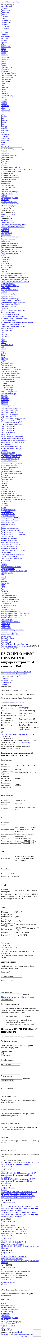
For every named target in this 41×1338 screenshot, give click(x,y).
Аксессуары (5, 434)
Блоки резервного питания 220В (13, 616)
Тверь (3, 118)
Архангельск (6, 10)
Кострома (4, 55)
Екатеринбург (6, 36)
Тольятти (4, 120)
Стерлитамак (6, 112)
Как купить (5, 183)
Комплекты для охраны (10, 599)
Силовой (4, 640)
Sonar (3, 351)
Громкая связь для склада (10, 324)
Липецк (4, 65)
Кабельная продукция (9, 632)
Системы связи (7, 296)
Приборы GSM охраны (10, 601)
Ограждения (6, 552)
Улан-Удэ (4, 128)
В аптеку (4, 475)
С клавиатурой (7, 512)
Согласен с (19, 997)
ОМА (3, 585)
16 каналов (5, 400)
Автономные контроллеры (11, 495)
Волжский (5, 28)
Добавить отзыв (7, 1081)
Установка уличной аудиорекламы (14, 318)
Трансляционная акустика (11, 237)
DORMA (4, 591)
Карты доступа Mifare (9, 520)
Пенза (3, 89)
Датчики (4, 607)
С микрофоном (7, 385)
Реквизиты (5, 161)
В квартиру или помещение (12, 473)
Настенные (5, 626)
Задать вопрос (7, 999)
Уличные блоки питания (10, 618)
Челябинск (5, 138)
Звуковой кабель (7, 638)
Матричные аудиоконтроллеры (13, 310)
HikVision (4, 481)
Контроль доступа (8, 491)
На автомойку (6, 469)
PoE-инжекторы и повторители (13, 418)
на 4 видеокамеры (8, 428)
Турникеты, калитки (9, 538)
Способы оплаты (7, 185)
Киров (3, 53)
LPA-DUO (5, 271)
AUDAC (4, 335)
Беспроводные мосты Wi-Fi (11, 422)
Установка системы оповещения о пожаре (17, 322)
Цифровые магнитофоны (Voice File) (15, 280)
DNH (3, 339)
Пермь (3, 91)
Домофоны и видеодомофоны (12, 554)
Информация (6, 181)
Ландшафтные (6, 233)
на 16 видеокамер (8, 432)
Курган (3, 61)
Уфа (2, 132)
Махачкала (5, 69)
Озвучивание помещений (11, 171)
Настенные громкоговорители (12, 227)
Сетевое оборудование (9, 414)
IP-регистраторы (7, 406)
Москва (4, 8)
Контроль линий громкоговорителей (15, 278)
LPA (2, 347)
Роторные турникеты (9, 546)
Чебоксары (5, 136)
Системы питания (8, 609)
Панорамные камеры (9, 375)
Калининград (6, 47)
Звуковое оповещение (9, 1307)
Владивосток (6, 20)
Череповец (5, 140)
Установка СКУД (7, 173)
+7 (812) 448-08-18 (8, 214)
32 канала (4, 404)
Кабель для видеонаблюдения (12, 449)
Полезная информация (9, 192)
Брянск (3, 18)
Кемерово (4, 51)
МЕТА (3, 255)
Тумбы (3, 563)
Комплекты (5, 561)
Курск (3, 63)
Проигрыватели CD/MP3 (10, 304)
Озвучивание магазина (10, 314)
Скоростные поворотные (10, 373)
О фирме (4, 163)
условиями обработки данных (23, 997)
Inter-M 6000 (5, 257)
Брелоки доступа (7, 522)
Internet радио (6, 308)
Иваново (4, 38)
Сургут (3, 114)
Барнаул (4, 14)
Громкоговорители (8, 223)
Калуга (3, 49)
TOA (3, 355)
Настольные (5, 288)
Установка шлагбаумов (10, 177)
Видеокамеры (6, 365)
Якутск (3, 144)
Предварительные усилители (12, 251)
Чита (3, 142)
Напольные (5, 624)
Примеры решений (8, 179)
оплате (22, 702)
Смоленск (5, 106)
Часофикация (6, 593)
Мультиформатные (8, 510)
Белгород (4, 16)
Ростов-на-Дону (7, 95)
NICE (3, 587)
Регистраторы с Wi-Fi (9, 410)
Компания (5, 153)
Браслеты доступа (8, 524)
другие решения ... (8, 328)
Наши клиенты (7, 157)
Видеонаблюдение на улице (12, 463)
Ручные (4, 292)
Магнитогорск (6, 67)
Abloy (3, 575)
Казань (3, 45)
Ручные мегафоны (8, 284)
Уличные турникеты (9, 548)
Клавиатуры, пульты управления (13, 440)
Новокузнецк (6, 79)
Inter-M (3, 343)
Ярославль (5, 146)
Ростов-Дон (5, 583)
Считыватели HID (8, 514)
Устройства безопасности (11, 567)
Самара (4, 100)
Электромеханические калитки (13, 550)
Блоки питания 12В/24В (10, 611)
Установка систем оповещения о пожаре (16, 169)
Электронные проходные (10, 544)
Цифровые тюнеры (8, 306)
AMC (3, 332)
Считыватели (6, 501)
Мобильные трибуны (9, 294)
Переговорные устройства (11, 300)
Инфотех (4, 487)
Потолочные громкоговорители (13, 225)
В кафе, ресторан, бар (9, 465)
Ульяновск (5, 130)
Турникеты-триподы (9, 540)
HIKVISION (24, 708)
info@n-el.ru (5, 216)
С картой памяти (7, 387)
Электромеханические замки (12, 532)
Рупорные (5, 229)
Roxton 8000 (5, 259)
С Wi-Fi (4, 383)
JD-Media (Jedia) (7, 345)
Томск (3, 122)
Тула (2, 124)
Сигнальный (6, 642)
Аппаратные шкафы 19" (10, 622)
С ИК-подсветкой (8, 381)
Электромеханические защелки (13, 534)
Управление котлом (8, 605)
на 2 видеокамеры (8, 426)
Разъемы (4, 451)
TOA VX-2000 (6, 267)
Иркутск (4, 43)
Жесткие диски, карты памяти (12, 442)
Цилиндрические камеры (11, 369)
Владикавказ (6, 22)
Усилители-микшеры (9, 245)
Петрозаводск (6, 93)
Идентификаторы (8, 516)
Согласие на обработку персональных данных (19, 1334)
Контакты (5, 200)
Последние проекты (9, 155)
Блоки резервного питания (11, 275)
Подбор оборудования (9, 198)
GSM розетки (6, 603)
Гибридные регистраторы (11, 408)
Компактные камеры (9, 371)
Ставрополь (5, 110)
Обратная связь (7, 194)
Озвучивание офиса (8, 320)
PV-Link (4, 485)
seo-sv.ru (23, 1336)
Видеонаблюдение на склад (11, 455)
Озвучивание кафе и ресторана (13, 316)
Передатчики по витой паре (12, 438)
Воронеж (4, 32)
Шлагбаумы (5, 1316)
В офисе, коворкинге (9, 461)
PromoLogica (18, 1332)
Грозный (4, 34)
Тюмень (4, 126)
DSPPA (4, 341)
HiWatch (4, 483)
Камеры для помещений (10, 377)
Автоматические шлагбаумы (12, 558)
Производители (7, 330)
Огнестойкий (6, 636)
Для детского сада (8, 477)
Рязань (3, 98)
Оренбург (4, 87)
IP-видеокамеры (7, 389)
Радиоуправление (8, 569)
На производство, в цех (10, 459)
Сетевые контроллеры (9, 497)
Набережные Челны (8, 73)
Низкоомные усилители (10, 249)
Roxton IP (4, 261)
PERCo (3, 579)
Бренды (4, 196)
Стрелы (4, 565)
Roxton (3, 349)
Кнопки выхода (7, 536)
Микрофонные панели (9, 290)
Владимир (5, 24)
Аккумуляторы (7, 620)
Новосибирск (6, 81)
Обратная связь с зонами (10, 298)
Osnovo (4, 489)
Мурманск (5, 71)
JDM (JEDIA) (6, 263)
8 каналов (5, 398)
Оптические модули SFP (10, 420)
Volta (3, 357)
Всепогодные (6, 628)
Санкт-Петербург (13, 2)
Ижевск (4, 41)
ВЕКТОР (4, 359)
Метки (3, 526)
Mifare (3, 508)
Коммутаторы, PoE (8, 416)
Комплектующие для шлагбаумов (14, 571)
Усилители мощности (9, 243)
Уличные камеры (7, 379)
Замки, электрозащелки (10, 528)
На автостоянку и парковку (11, 471)
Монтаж (4, 165)
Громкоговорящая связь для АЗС (13, 326)
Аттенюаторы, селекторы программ (15, 282)
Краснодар (5, 57)
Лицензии (5, 159)
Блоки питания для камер (11, 447)
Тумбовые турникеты (9, 542)
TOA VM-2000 (6, 265)
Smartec (4, 581)
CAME (3, 577)
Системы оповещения (9, 253)
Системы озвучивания (9, 1310)
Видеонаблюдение (8, 363)
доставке (14, 702)
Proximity (4, 504)
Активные (5, 231)
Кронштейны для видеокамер (12, 436)
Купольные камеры (8, 367)
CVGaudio (5, 337)
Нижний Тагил (7, 77)
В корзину (5, 678)
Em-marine (5, 506)
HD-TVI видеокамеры (9, 392)
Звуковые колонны (8, 239)
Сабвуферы (5, 241)
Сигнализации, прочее (10, 595)
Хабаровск (5, 134)
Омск (3, 83)
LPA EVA (4, 269)
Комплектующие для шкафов (12, 630)
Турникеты (5, 1314)
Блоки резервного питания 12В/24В (15, 613)
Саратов (4, 104)
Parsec (3, 589)
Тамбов (4, 116)
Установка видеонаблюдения (12, 167)
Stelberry (4, 353)
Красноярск (5, 59)
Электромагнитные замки (11, 530)
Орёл (3, 85)
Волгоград (5, 26)
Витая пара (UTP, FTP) (10, 634)
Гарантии (4, 189)
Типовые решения (8, 312)
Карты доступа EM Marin (10, 518)
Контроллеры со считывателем (13, 499)
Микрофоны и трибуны (10, 286)
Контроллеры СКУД (9, 493)
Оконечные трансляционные (12, 247)
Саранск (4, 102)
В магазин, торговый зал (10, 457)
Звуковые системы (8, 220)
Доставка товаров (8, 187)
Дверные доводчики (9, 556)
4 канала (4, 396)
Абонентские (6, 235)
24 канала (4, 402)
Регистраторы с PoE (9, 412)
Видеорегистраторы (9, 394)
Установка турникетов (9, 175)
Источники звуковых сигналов (13, 302)
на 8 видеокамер (7, 430)
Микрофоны (6, 444)
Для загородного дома (9, 467)
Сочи (3, 108)
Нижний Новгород (8, 75)
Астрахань (5, 12)
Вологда (4, 30)
